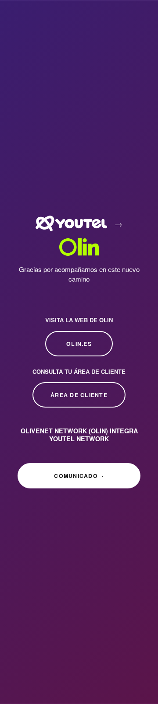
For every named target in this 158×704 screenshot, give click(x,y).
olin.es (79, 344)
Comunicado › (79, 476)
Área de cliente (79, 395)
